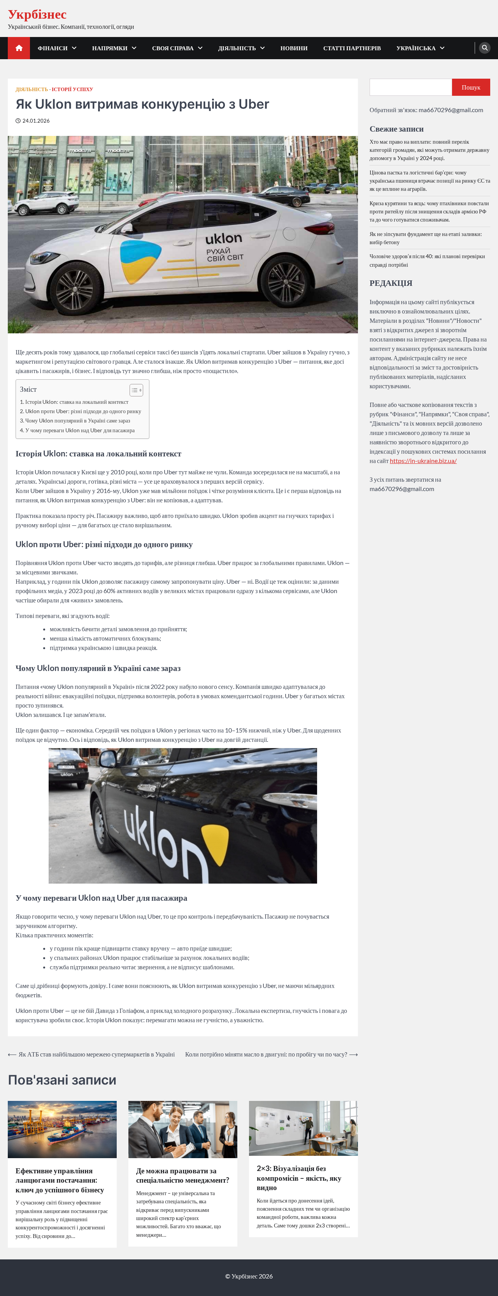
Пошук (471, 87)
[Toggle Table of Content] (132, 390)
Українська (416, 47)
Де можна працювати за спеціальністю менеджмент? (182, 1175)
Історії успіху (72, 89)
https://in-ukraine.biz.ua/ (423, 460)
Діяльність (237, 47)
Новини (294, 47)
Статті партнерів (352, 47)
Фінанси (53, 47)
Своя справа (173, 47)
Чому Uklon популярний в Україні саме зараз (77, 420)
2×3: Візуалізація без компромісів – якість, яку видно (299, 1178)
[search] (485, 48)
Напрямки (110, 47)
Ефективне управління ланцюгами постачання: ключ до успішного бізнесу (60, 1180)
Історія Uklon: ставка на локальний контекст (76, 401)
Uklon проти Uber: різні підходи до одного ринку (83, 411)
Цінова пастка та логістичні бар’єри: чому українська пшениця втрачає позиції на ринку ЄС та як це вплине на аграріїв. (430, 180)
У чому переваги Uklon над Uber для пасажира (80, 430)
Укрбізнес (37, 13)
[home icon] (19, 48)
